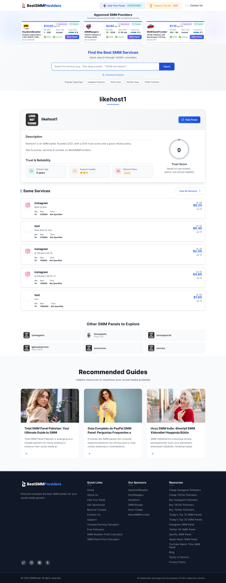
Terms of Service (179, 557)
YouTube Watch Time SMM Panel (184, 546)
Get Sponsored (96, 504)
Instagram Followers (96, 82)
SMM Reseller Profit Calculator (105, 534)
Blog (171, 552)
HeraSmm (134, 499)
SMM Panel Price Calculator (103, 539)
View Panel (72, 37)
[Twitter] (23, 562)
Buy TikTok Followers (181, 504)
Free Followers (95, 529)
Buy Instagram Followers (183, 499)
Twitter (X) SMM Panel (182, 529)
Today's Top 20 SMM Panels (185, 519)
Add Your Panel (121, 5)
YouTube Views (132, 82)
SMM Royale (135, 504)
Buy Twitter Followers (181, 509)
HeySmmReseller (138, 490)
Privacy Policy (177, 562)
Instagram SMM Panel (181, 524)
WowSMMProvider (139, 514)
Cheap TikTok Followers (183, 494)
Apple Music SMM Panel (183, 539)
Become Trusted (96, 509)
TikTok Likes (115, 82)
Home (90, 490)
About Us (92, 494)
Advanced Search (115, 74)
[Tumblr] (47, 562)
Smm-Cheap (135, 509)
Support (92, 519)
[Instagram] (31, 562)
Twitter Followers (152, 82)
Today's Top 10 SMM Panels (185, 514)
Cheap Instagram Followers (185, 490)
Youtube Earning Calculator (103, 524)
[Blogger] (39, 562)
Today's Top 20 (163, 5)
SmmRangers (135, 494)
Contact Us (194, 5)
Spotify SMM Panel (180, 534)
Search (167, 66)
